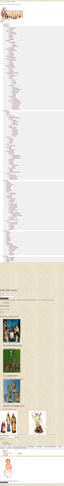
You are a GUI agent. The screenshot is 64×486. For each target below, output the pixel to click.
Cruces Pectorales (13, 222)
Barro (7, 26)
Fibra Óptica (15, 92)
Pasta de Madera (10, 49)
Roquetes (8, 239)
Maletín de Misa (13, 223)
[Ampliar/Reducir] (0, 484)
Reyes (10, 35)
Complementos (10, 151)
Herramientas (15, 107)
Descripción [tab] (6, 302)
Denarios (11, 159)
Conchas (11, 225)
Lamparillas (15, 133)
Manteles (11, 254)
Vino (7, 113)
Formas (8, 112)
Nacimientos (12, 28)
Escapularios (12, 167)
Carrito (5, 454)
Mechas (14, 123)
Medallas (11, 163)
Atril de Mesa (12, 193)
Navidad (5, 25)
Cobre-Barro (15, 106)
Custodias (8, 186)
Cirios (7, 144)
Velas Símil (15, 124)
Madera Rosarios (16, 156)
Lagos (14, 84)
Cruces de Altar (13, 204)
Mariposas (15, 134)
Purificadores (12, 249)
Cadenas (11, 170)
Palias (10, 251)
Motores (11, 85)
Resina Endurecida (11, 58)
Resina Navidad (10, 65)
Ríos (13, 79)
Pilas (10, 148)
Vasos (10, 126)
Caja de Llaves (13, 216)
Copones (8, 183)
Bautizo (14, 128)
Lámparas (8, 147)
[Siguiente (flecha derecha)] (2, 485)
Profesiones (15, 99)
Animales (11, 39)
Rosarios (11, 154)
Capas (7, 233)
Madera (8, 40)
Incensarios (9, 190)
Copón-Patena (9, 184)
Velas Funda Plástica (14, 117)
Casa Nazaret (6, 23)
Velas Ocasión (12, 127)
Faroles (14, 95)
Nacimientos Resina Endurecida (14, 300)
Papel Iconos (12, 174)
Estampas (11, 152)
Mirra (10, 141)
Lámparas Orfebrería (14, 212)
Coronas (11, 202)
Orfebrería (5, 180)
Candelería (9, 195)
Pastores (11, 29)
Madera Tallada (10, 258)
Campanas (12, 226)
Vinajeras (8, 188)
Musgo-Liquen (16, 103)
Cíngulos (11, 253)
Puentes (11, 77)
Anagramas (12, 145)
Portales (11, 74)
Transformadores (16, 89)
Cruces (11, 162)
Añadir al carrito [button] (12, 348)
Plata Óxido (15, 165)
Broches (11, 229)
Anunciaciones (13, 33)
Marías (11, 169)
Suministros (6, 110)
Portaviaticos (12, 198)
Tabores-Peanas (13, 207)
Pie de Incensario (13, 209)
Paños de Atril (12, 246)
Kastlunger (15, 46)
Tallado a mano (13, 176)
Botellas (14, 120)
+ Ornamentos (9, 244)
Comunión (15, 130)
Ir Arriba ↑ (9, 447)
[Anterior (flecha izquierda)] (0, 485)
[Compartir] (3, 484)
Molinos (14, 98)
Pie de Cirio (12, 208)
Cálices (8, 181)
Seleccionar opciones (18, 378)
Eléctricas (11, 149)
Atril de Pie (12, 194)
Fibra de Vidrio (10, 260)
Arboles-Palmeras (16, 102)
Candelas (14, 131)
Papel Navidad (16, 105)
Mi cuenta (5, 450)
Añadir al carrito (4, 298)
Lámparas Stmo (16, 214)
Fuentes (14, 82)
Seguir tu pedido (7, 443)
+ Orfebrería (9, 197)
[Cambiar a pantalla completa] (2, 484)
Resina (8, 261)
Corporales (12, 250)
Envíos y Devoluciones (50, 446)
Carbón (11, 140)
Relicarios (11, 201)
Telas (7, 242)
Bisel (13, 166)
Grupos (11, 37)
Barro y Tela (9, 30)
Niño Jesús (51, 300)
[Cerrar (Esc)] (5, 484)
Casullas (8, 232)
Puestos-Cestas (16, 109)
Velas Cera (12, 116)
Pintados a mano (13, 179)
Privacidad (39, 446)
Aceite (11, 119)
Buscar (17, 436)
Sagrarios (8, 187)
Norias (14, 81)
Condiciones (31, 446)
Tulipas (14, 135)
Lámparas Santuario (17, 215)
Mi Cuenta (5, 442)
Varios (7, 221)
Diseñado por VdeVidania (20, 447)
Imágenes (5, 256)
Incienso (8, 137)
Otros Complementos (14, 100)
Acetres (11, 211)
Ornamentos (6, 230)
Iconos (8, 173)
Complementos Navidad (12, 72)
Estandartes (9, 243)
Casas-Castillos (13, 75)
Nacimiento (45, 300)
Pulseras (11, 161)
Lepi (13, 43)
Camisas (8, 237)
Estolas (8, 236)
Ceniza (11, 142)
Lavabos (11, 218)
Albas (7, 235)
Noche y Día (15, 91)
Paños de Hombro (13, 247)
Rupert (14, 44)
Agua (10, 78)
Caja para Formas (13, 219)
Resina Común (10, 56)
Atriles (8, 191)
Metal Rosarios (16, 158)
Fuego (14, 93)
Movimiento (15, 88)
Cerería (8, 114)
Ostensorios (12, 200)
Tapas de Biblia (13, 205)
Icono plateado (13, 177)
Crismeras (11, 228)
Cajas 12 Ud (15, 121)
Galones (8, 240)
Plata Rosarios (16, 155)
